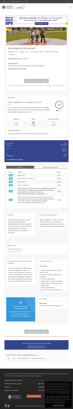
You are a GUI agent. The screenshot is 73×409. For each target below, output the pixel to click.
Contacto (26, 1)
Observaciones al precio (50, 167)
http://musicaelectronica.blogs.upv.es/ (50, 305)
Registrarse (6, 1)
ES (65, 1)
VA (69, 1)
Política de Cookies (65, 393)
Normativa (7, 387)
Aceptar (55, 405)
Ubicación (41, 383)
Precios (20, 167)
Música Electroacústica (38, 358)
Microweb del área (43, 387)
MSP (14, 358)
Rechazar (61, 405)
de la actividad (15, 159)
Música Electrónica (23, 358)
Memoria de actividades (11, 390)
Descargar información (37, 347)
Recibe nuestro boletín (34, 396)
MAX (8, 358)
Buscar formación (17, 1)
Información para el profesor (13, 380)
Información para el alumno (13, 383)
